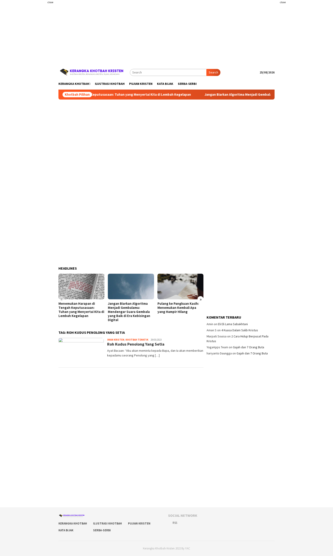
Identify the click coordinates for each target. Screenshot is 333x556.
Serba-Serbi (102, 530)
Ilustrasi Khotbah (107, 523)
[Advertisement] (31, 90)
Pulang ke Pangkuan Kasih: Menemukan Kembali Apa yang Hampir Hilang (178, 308)
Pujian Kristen (139, 523)
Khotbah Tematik (136, 339)
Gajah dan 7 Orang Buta (248, 347)
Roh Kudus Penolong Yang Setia (135, 344)
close (50, 2)
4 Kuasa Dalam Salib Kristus (239, 330)
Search (213, 72)
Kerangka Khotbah (72, 523)
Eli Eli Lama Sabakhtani (233, 324)
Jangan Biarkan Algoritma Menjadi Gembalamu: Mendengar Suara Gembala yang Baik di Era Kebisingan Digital (129, 312)
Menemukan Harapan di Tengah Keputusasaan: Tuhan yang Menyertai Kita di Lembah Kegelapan (109, 95)
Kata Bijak (65, 530)
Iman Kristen (115, 339)
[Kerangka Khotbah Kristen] (92, 72)
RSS (175, 523)
